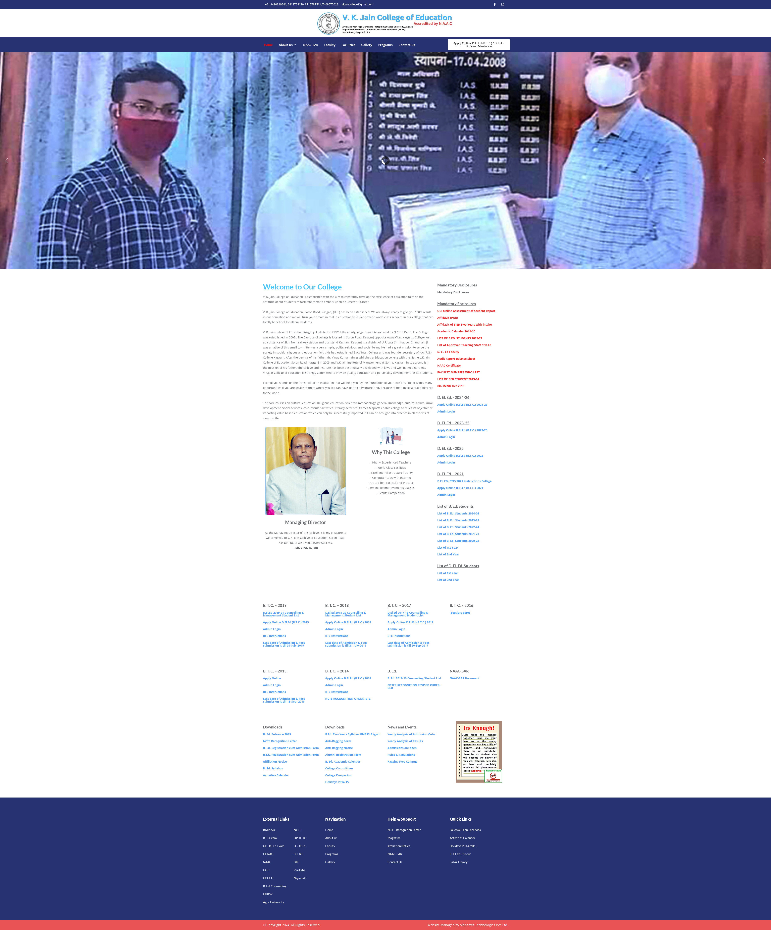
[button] (6, 160)
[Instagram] (503, 5)
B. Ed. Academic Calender (342, 761)
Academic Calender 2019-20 (456, 331)
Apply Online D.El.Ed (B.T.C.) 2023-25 (462, 430)
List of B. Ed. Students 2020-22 (458, 541)
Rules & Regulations (401, 755)
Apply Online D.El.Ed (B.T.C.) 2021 (460, 488)
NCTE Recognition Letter (280, 741)
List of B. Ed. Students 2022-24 (458, 527)
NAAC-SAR (310, 45)
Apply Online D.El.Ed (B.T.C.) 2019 (286, 622)
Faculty (330, 45)
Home (268, 45)
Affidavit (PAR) (447, 318)
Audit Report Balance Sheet (456, 359)
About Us (286, 45)
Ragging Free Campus (402, 761)
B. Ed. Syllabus (273, 768)
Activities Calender (276, 775)
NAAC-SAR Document (464, 678)
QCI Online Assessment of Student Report (466, 311)
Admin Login (446, 411)
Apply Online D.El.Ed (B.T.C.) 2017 (410, 622)
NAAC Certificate (449, 365)
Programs (385, 45)
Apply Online (272, 678)
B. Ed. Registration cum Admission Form (291, 748)
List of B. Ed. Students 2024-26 (458, 513)
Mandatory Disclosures (453, 292)
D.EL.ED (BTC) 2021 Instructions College (464, 481)
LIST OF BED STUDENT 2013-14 (458, 379)
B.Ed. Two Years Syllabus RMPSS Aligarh (352, 734)
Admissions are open (402, 748)
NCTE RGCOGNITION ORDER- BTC (348, 699)
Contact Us (407, 45)
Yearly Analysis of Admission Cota (411, 734)
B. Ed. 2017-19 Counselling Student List (414, 678)
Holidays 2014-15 (337, 782)
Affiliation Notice (275, 761)
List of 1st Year (447, 547)
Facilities (348, 45)
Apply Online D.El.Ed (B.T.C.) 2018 (348, 622)
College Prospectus (338, 775)
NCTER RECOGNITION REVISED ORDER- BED (414, 686)
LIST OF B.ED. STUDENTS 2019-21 (459, 338)
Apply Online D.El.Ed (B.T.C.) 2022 (460, 455)
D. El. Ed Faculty (448, 352)
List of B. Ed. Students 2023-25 (458, 520)
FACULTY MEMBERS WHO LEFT (458, 372)
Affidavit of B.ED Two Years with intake (464, 324)
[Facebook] (495, 5)
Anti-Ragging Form (338, 741)
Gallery (366, 45)
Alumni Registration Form (343, 755)
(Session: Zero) (460, 612)
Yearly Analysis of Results (405, 741)
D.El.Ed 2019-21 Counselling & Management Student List (283, 614)
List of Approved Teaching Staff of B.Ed (464, 345)
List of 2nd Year (448, 554)
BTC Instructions (274, 636)
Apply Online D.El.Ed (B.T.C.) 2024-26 (462, 404)
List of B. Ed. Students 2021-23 (458, 534)
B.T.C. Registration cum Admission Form (291, 755)
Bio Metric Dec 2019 (450, 386)
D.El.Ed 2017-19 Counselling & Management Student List (408, 614)
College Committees (339, 768)
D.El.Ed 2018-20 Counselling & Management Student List (345, 614)
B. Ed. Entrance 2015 (277, 734)
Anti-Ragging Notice (339, 748)
